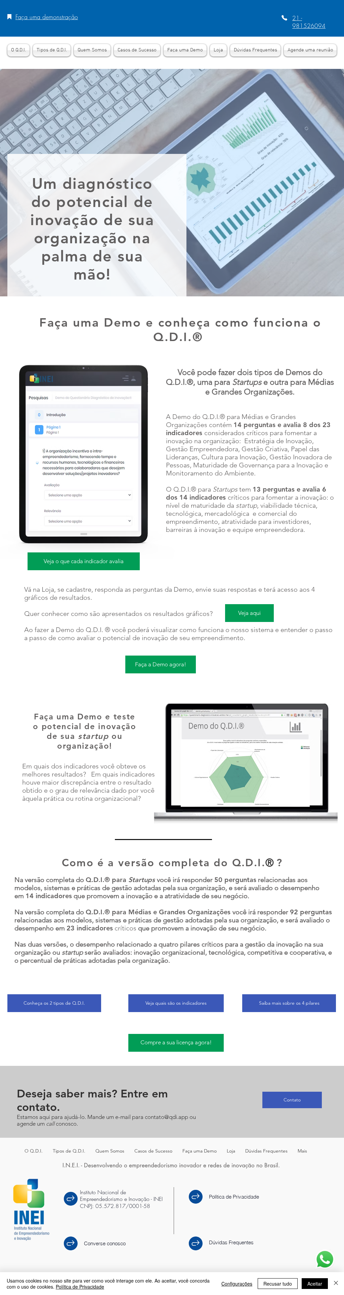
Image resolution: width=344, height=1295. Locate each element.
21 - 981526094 (309, 22)
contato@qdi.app (166, 1117)
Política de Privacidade (80, 1286)
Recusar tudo (277, 1283)
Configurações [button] (236, 1283)
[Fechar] (336, 1284)
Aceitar (314, 1283)
